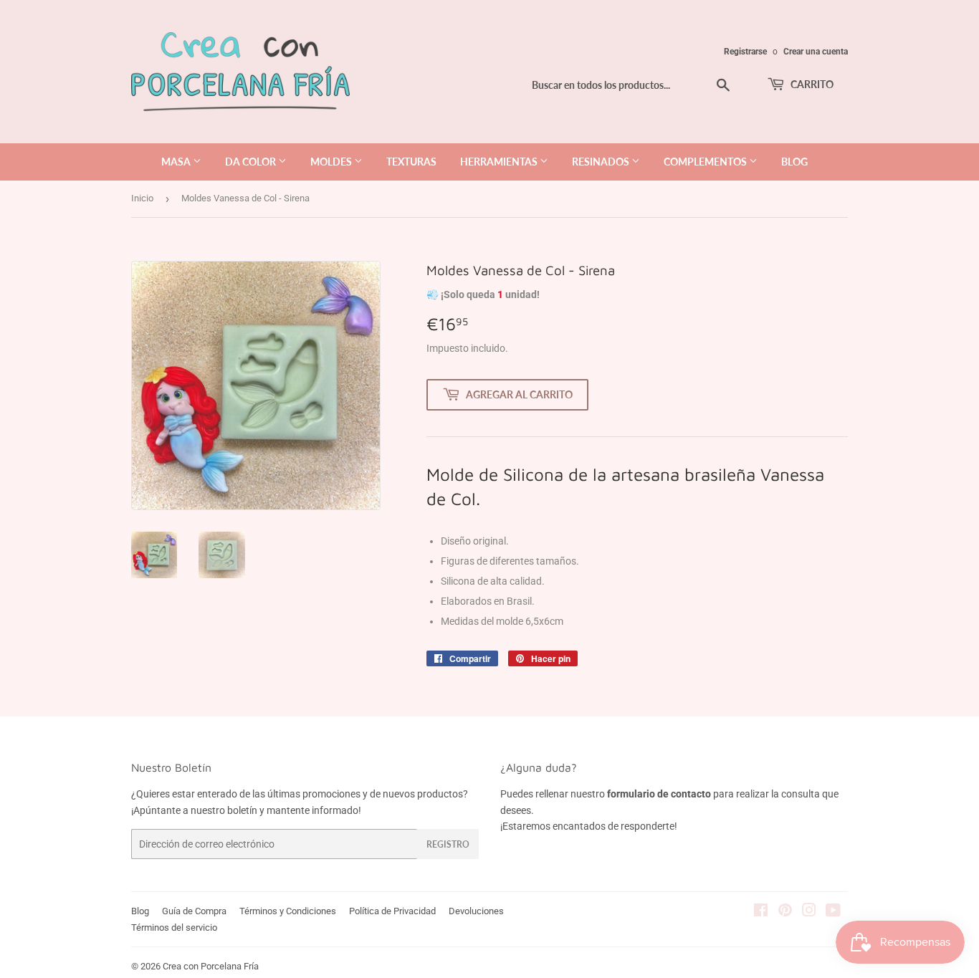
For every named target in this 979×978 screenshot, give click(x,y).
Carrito (811, 84)
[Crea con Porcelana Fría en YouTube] (833, 912)
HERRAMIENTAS (500, 161)
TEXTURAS (411, 161)
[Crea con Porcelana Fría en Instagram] (809, 912)
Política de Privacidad (392, 911)
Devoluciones (476, 911)
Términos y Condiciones (287, 911)
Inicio (142, 198)
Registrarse (745, 52)
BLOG (794, 161)
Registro (447, 844)
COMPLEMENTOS (706, 161)
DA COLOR (251, 161)
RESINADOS (601, 161)
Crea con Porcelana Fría (211, 966)
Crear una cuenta (815, 52)
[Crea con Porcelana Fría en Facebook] (760, 912)
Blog (140, 911)
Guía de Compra (194, 911)
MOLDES (332, 161)
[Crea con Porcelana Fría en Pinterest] (785, 912)
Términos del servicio (174, 927)
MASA (177, 161)
